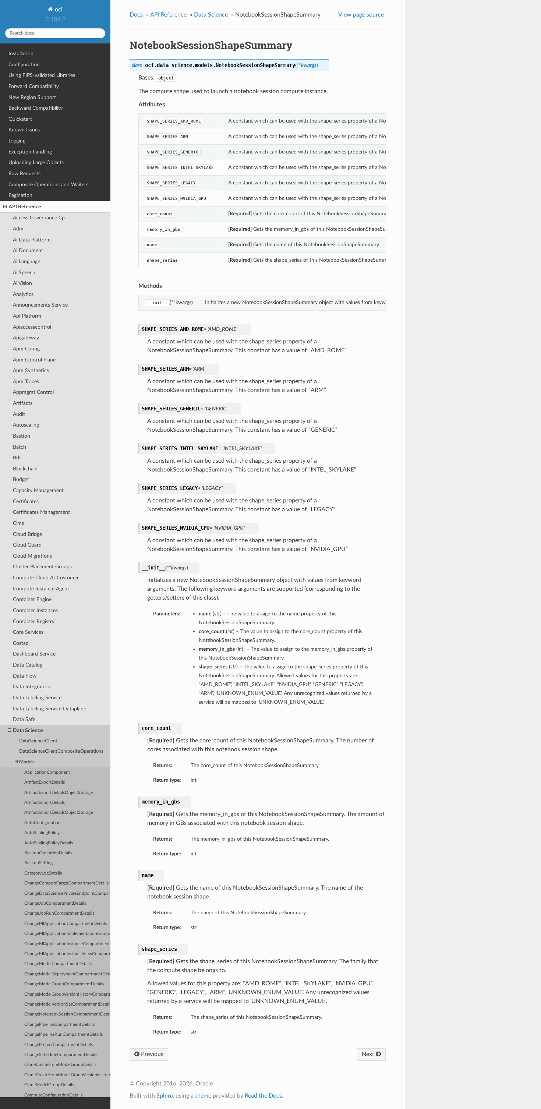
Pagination (20, 195)
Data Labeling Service (37, 697)
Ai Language (26, 261)
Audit (19, 414)
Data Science (28, 730)
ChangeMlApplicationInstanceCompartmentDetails (67, 944)
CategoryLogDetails (43, 873)
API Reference (24, 206)
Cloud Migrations (32, 556)
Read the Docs (263, 1096)
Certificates (26, 501)
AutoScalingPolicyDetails (48, 843)
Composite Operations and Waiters (48, 184)
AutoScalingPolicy (42, 833)
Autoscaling (26, 425)
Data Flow (24, 676)
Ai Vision (22, 283)
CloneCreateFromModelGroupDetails (60, 1065)
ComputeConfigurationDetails (53, 1095)
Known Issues (24, 130)
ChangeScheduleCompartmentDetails (60, 1055)
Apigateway (26, 337)
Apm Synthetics (31, 370)
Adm (18, 229)
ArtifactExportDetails (44, 782)
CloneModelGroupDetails (49, 1085)
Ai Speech (24, 272)
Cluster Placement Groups (42, 566)
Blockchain (25, 468)
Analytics (23, 294)
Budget (21, 479)
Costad (21, 643)
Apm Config (26, 349)
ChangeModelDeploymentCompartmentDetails (67, 974)
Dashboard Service (34, 654)
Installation (20, 53)
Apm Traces (26, 381)
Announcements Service (40, 305)
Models (27, 762)
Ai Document (28, 250)
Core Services (28, 632)
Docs (136, 15)
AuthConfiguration (42, 823)
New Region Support (32, 97)
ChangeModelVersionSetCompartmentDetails (67, 1004)
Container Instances (35, 610)
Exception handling (30, 152)
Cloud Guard (27, 545)
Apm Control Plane (34, 360)
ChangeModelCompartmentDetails (58, 964)
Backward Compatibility (35, 108)
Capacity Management (38, 490)
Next (369, 1054)
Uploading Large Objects (36, 162)
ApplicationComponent (47, 772)
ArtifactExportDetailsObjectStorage (58, 793)
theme (203, 1096)
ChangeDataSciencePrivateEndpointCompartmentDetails (67, 893)
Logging (16, 141)
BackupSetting (38, 863)
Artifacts (22, 403)
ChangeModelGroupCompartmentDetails (64, 984)
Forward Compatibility (33, 86)
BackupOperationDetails (48, 853)
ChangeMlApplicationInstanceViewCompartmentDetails (67, 954)
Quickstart (20, 119)
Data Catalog (27, 665)
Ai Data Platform (32, 240)
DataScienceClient (38, 741)
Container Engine (32, 599)
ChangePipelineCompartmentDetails (59, 1025)
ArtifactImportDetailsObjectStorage (58, 812)
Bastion (21, 436)
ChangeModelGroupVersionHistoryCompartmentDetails (67, 994)
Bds (17, 457)
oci (58, 10)
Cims (18, 523)
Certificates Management (41, 512)
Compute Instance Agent (41, 588)
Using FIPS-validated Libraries (41, 75)
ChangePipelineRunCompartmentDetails (63, 1034)
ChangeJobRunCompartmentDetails (59, 913)
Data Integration (31, 686)
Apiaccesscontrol (32, 327)
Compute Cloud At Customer (46, 577)
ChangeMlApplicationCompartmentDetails (65, 924)
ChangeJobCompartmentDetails (55, 903)
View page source (361, 15)
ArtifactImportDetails (44, 803)
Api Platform (27, 316)
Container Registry (33, 621)
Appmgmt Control (33, 392)
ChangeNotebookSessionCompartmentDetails (67, 1014)
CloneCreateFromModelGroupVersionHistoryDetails (67, 1075)
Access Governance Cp (39, 217)
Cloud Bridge (27, 534)
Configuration (24, 64)
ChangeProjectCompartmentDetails (58, 1045)
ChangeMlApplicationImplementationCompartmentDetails (67, 934)
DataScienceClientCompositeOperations (61, 751)
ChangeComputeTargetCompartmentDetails (66, 883)
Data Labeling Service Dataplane (49, 708)
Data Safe (24, 719)
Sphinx (165, 1096)
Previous (151, 1054)
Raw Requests (24, 173)
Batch (19, 447)
